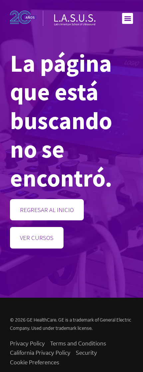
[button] (127, 18)
